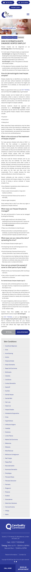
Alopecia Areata (9, 361)
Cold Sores (8, 379)
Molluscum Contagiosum (12, 454)
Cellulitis (7, 376)
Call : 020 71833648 (15, 542)
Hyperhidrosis (9, 421)
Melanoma (8, 443)
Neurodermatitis (9, 465)
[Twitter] (16, 562)
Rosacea (7, 492)
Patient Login (15, 7)
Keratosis (8, 432)
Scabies (7, 495)
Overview (4, 37)
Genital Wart (8, 398)
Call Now (8, 568)
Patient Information (11, 554)
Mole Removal (9, 450)
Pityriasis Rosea (9, 477)
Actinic (7, 357)
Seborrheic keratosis (11, 503)
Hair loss (7, 402)
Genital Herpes (9, 394)
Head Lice (8, 406)
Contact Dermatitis (10, 383)
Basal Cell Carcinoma (11, 368)
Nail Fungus (8, 458)
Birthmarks (8, 372)
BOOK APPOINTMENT (22, 332)
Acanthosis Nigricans (11, 346)
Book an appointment (23, 568)
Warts (6, 514)
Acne (6, 349)
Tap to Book (24, 2)
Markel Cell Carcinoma (11, 439)
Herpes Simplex (9, 409)
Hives (6, 417)
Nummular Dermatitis (11, 469)
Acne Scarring (9, 353)
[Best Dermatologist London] (7, 14)
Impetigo (7, 428)
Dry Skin (7, 391)
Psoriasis (7, 484)
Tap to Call (9, 2)
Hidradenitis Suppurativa (12, 413)
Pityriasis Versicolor (10, 480)
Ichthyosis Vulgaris (10, 424)
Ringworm (8, 488)
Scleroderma (8, 499)
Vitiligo (7, 510)
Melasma (7, 447)
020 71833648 (25, 90)
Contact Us (22, 554)
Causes (15, 37)
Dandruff (7, 387)
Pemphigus (8, 473)
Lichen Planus (9, 436)
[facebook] (14, 562)
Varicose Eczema (10, 507)
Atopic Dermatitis (10, 364)
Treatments (21, 37)
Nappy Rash (8, 462)
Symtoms (9, 37)
